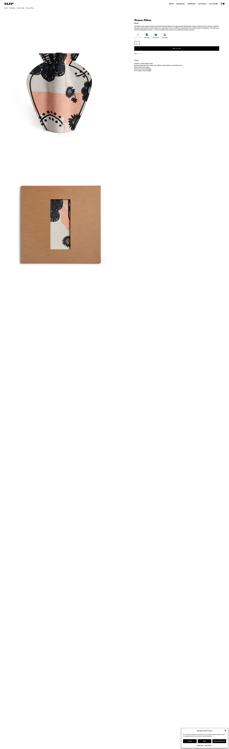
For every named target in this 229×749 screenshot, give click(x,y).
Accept (190, 741)
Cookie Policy (200, 745)
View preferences (219, 741)
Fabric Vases (20, 8)
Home (6, 8)
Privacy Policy (207, 745)
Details (136, 60)
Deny (204, 741)
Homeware (12, 8)
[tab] (136, 60)
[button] (225, 731)
